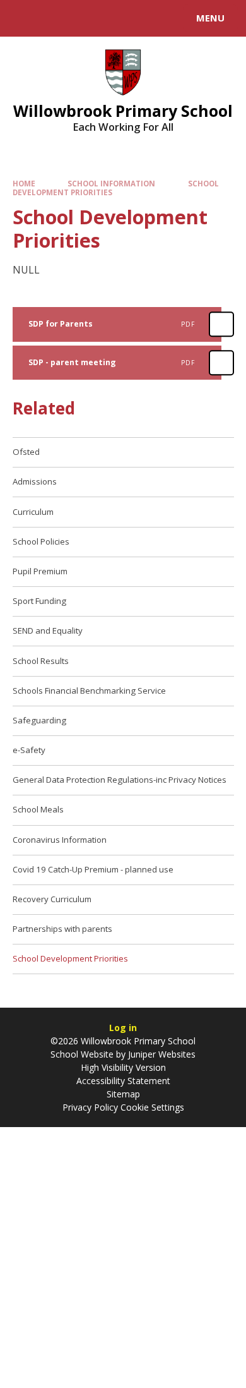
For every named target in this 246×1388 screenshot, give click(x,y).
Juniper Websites (162, 1054)
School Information (111, 183)
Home (24, 183)
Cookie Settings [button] (152, 1107)
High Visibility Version (123, 1067)
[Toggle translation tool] (55, 18)
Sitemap (123, 1094)
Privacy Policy (90, 1107)
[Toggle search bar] (24, 18)
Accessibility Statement (123, 1081)
